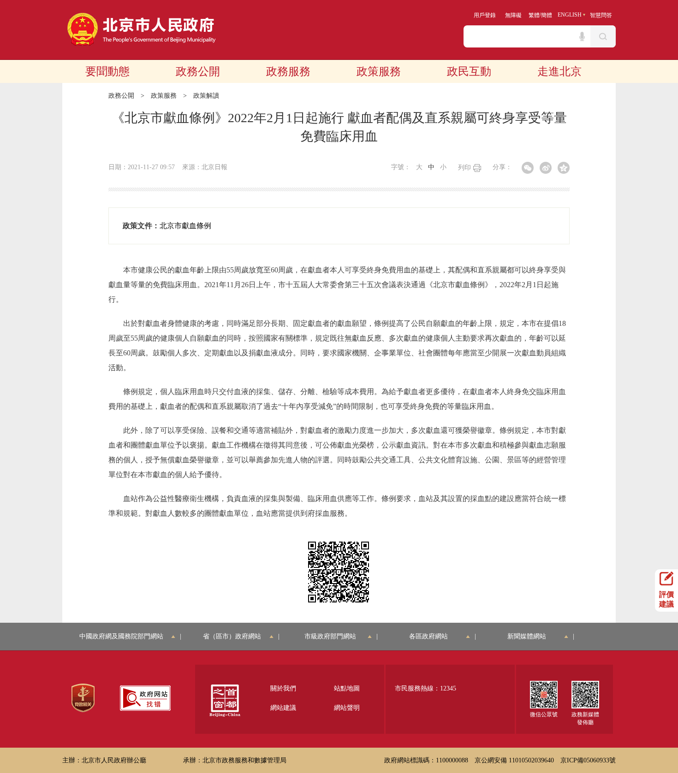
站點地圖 (347, 688)
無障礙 (513, 15)
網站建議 (283, 707)
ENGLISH (570, 15)
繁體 (534, 15)
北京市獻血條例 (185, 226)
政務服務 (288, 71)
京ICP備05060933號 (588, 760)
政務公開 (198, 71)
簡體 (546, 15)
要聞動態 (107, 71)
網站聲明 (347, 707)
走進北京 (559, 71)
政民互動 (469, 71)
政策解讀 (206, 95)
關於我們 (283, 688)
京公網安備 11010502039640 (514, 760)
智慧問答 (601, 15)
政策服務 (379, 71)
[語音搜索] (582, 36)
